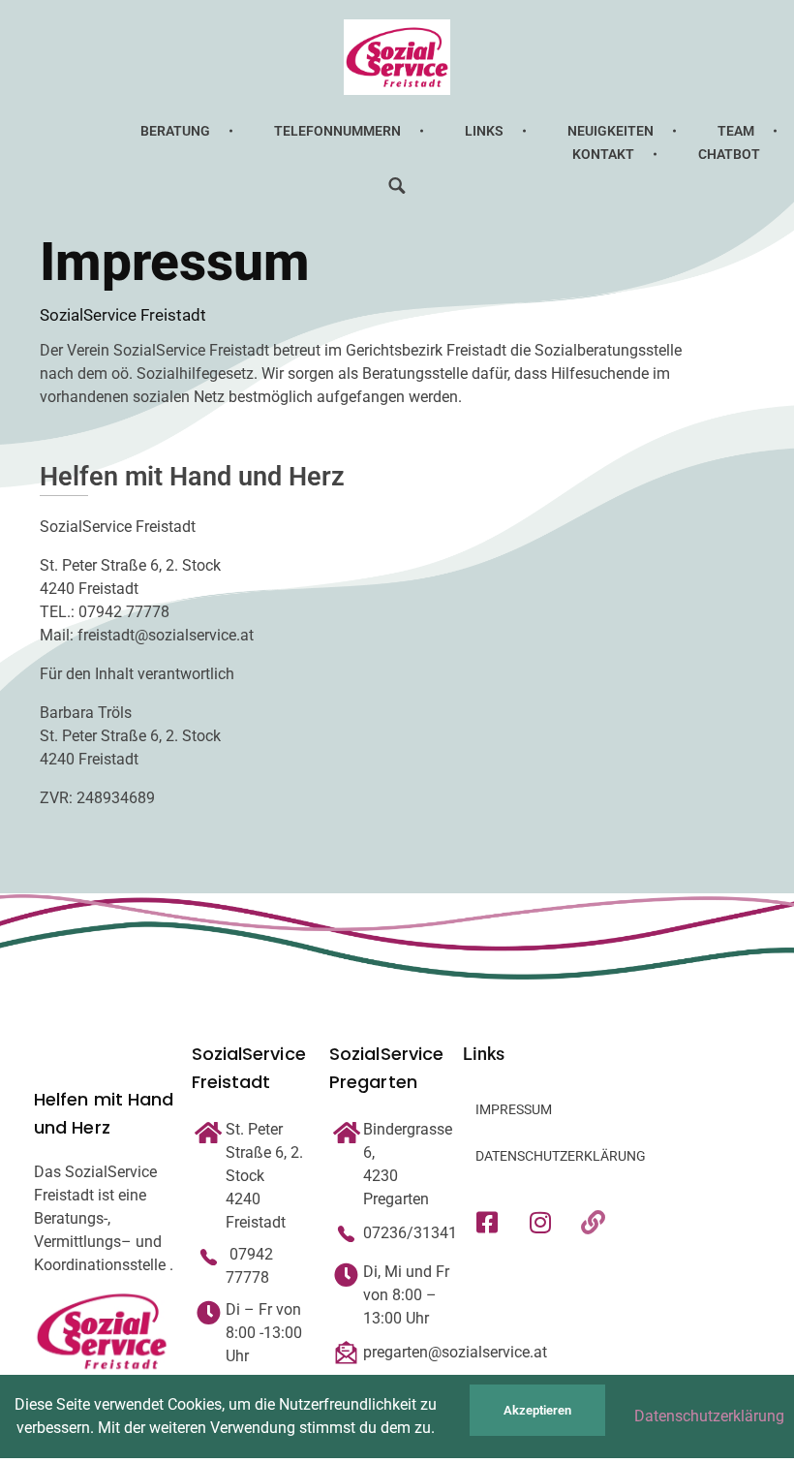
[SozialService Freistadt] (397, 57)
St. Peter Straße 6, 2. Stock (264, 1152)
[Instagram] (540, 1222)
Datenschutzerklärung (709, 1416)
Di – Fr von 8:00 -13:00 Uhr (264, 1332)
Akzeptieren (537, 1410)
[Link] (593, 1222)
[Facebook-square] (487, 1222)
